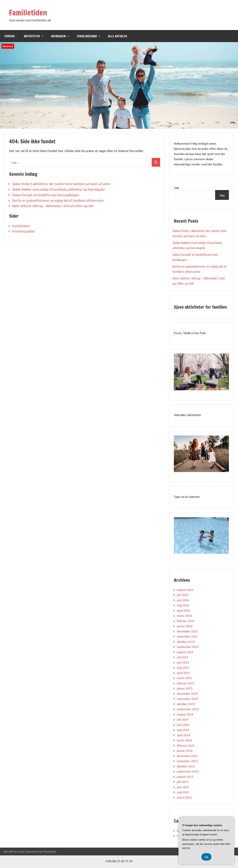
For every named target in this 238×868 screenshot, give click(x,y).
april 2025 (183, 672)
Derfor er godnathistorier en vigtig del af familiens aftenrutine (58, 200)
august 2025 (185, 652)
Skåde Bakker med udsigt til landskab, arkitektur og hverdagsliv (58, 189)
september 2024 (188, 709)
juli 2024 (182, 719)
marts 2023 (184, 797)
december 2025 (187, 631)
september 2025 (188, 646)
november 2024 (187, 698)
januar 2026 (184, 626)
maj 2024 (183, 730)
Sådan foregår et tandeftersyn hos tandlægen (45, 195)
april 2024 (183, 735)
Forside (9, 36)
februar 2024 (185, 745)
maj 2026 (183, 605)
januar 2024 (184, 750)
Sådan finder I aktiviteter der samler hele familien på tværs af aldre (61, 184)
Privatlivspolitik (23, 231)
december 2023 (187, 756)
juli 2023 (182, 781)
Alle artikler (117, 36)
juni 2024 (183, 724)
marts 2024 (184, 740)
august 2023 (185, 776)
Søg (176, 187)
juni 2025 (183, 662)
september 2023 (188, 771)
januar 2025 (184, 688)
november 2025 (187, 636)
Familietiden (28, 12)
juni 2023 (183, 787)
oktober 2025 (186, 641)
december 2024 (187, 693)
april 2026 (183, 610)
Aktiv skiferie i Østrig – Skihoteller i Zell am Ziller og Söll (53, 206)
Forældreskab (87, 36)
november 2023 (187, 761)
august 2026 (185, 589)
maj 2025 (183, 667)
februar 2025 (185, 683)
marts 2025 (184, 678)
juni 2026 (183, 600)
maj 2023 (183, 792)
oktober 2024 (186, 704)
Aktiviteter (32, 36)
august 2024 (185, 714)
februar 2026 (185, 621)
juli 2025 (182, 657)
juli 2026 (182, 595)
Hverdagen (58, 36)
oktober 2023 (186, 766)
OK (206, 857)
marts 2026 (184, 615)
